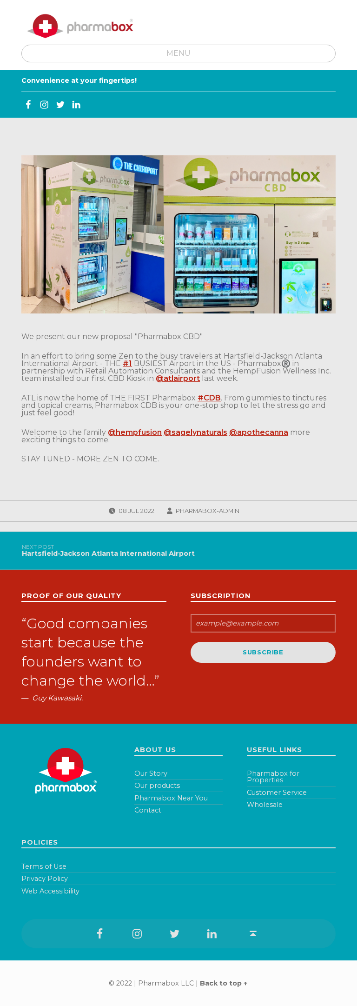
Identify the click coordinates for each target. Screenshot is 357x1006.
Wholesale (265, 804)
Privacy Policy (44, 878)
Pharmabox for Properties (273, 776)
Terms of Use (43, 866)
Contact (147, 810)
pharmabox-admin (207, 510)
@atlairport (178, 378)
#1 (127, 363)
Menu (178, 53)
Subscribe (263, 652)
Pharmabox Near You (171, 798)
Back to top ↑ (224, 983)
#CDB (209, 397)
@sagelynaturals (195, 432)
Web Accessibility (50, 891)
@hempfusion (135, 432)
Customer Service (277, 792)
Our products (157, 785)
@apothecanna (258, 432)
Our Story (150, 773)
